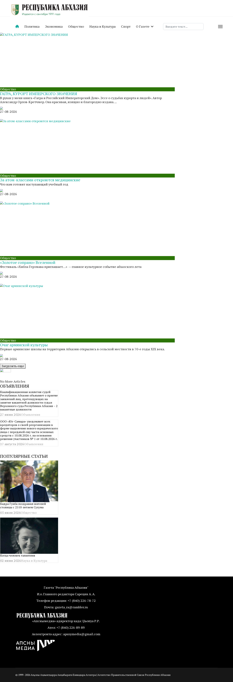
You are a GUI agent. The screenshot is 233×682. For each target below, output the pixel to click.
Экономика (54, 26)
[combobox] (183, 26)
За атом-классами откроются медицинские (40, 179)
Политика (32, 26)
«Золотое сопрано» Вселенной (27, 262)
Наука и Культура (102, 26)
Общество (76, 26)
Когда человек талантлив (17, 555)
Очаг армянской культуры (24, 344)
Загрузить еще (12, 366)
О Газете (142, 26)
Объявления (30, 414)
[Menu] (220, 26)
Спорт (126, 26)
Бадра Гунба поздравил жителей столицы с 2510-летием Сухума (23, 505)
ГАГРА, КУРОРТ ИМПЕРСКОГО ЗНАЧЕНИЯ (38, 93)
